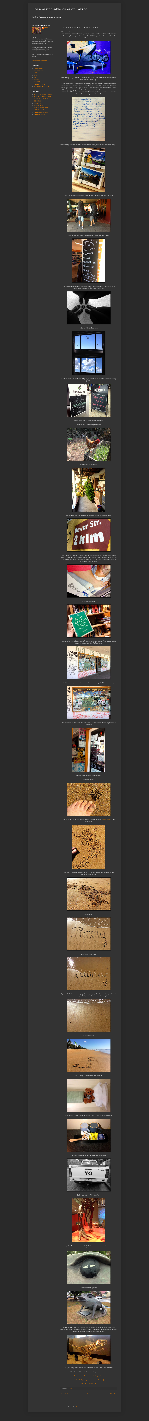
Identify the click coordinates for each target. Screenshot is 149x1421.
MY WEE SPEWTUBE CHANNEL (43, 94)
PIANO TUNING (38, 68)
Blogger (78, 1407)
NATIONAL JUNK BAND (41, 99)
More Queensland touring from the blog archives (89, 1376)
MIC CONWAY (38, 101)
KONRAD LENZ (38, 105)
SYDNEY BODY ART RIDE (41, 112)
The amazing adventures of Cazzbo (59, 9)
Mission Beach (106, 819)
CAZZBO (47, 28)
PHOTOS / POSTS (39, 71)
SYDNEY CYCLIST (39, 114)
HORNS (36, 77)
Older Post (113, 1394)
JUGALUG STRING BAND (41, 107)
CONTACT (37, 82)
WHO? (36, 73)
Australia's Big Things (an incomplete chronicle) (89, 1380)
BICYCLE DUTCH (39, 110)
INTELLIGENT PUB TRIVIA (42, 86)
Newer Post (64, 1394)
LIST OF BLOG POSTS (88, 1384)
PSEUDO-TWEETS (39, 84)
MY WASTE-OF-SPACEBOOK (42, 96)
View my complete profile (39, 61)
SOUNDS (36, 79)
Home (89, 1394)
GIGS (35, 75)
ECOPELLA (37, 103)
